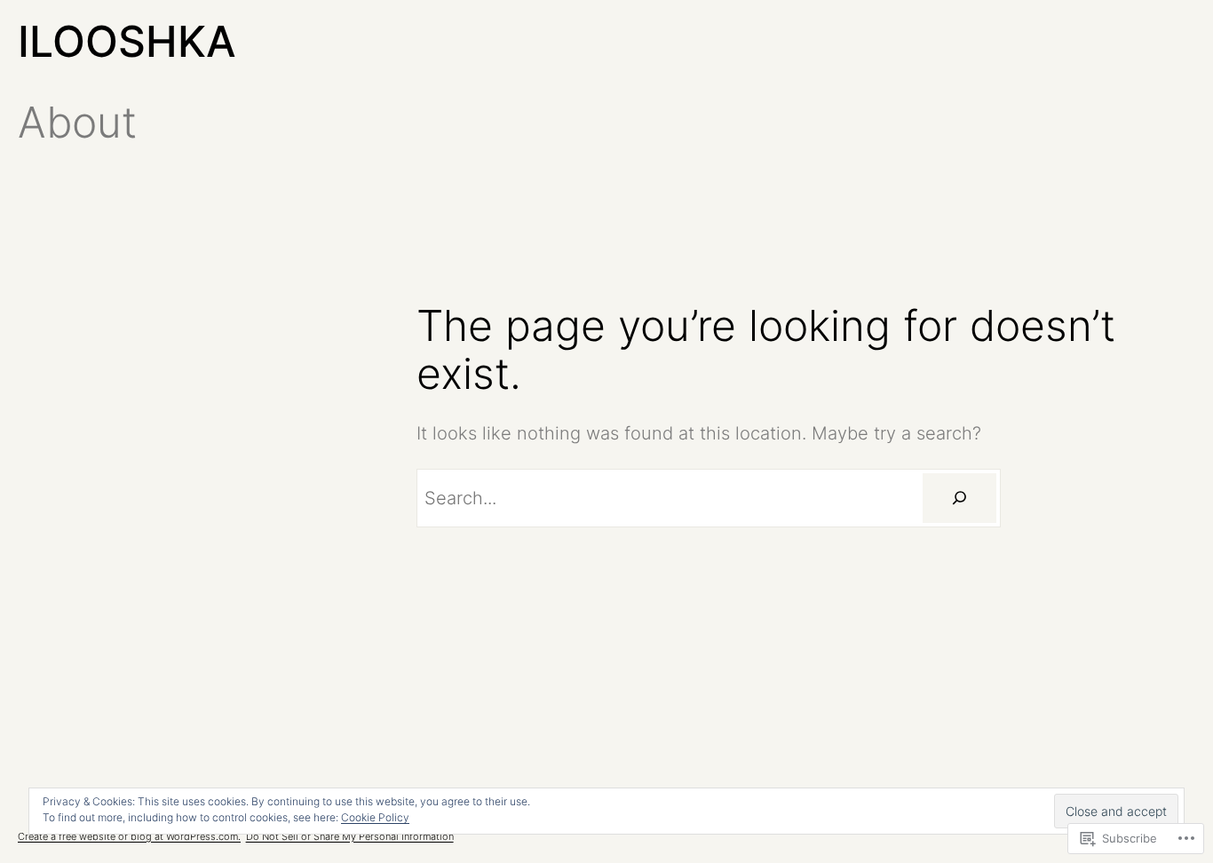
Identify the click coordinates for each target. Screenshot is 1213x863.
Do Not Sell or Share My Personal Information (350, 836)
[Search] (959, 498)
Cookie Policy (375, 817)
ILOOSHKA (127, 41)
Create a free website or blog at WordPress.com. (129, 836)
